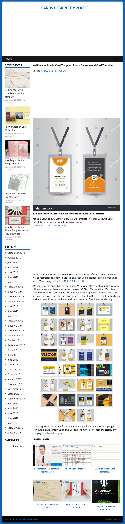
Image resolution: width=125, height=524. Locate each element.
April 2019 (12, 277)
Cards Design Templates (65, 8)
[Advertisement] (65, 33)
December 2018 (15, 296)
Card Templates (15, 446)
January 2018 (14, 325)
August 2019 (14, 257)
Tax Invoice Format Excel (76, 468)
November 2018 (15, 301)
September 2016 (16, 398)
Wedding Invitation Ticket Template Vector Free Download (17, 230)
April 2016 (12, 418)
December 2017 (15, 330)
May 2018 (12, 306)
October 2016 (14, 393)
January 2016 (14, 432)
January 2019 (14, 291)
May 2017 (12, 364)
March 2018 (13, 316)
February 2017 (15, 374)
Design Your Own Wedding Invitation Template (15, 93)
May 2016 (12, 413)
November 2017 (15, 335)
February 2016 (15, 427)
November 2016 (15, 388)
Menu (9, 59)
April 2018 (12, 311)
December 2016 (15, 384)
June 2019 (12, 267)
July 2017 (12, 354)
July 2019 (12, 262)
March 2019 (13, 282)
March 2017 (13, 369)
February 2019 (15, 286)
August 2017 (14, 350)
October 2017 (14, 340)
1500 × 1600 (77, 281)
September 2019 (16, 252)
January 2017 (14, 379)
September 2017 (16, 345)
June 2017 (12, 359)
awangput (116, 519)
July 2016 (12, 403)
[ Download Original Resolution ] (49, 225)
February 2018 (15, 320)
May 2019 (12, 272)
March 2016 (13, 422)
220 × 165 (62, 281)
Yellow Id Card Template (53, 70)
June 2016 (12, 408)
